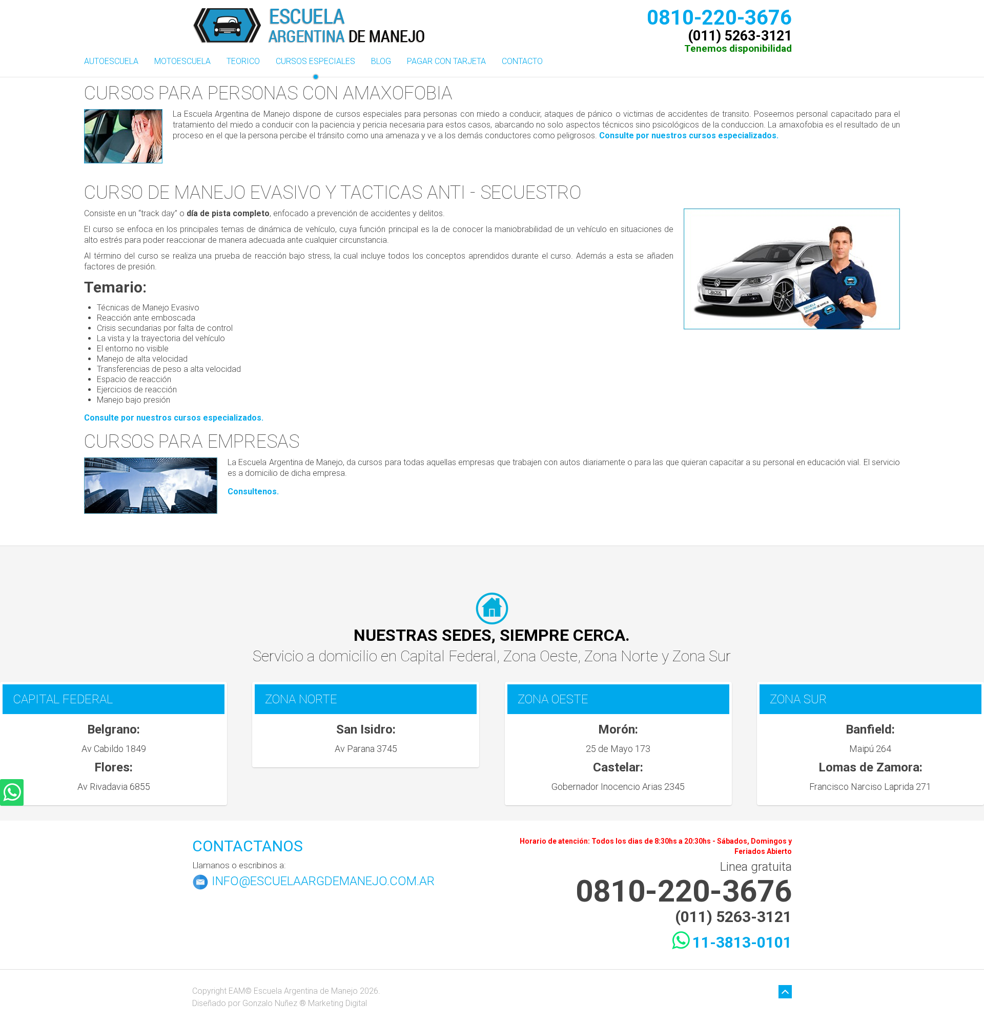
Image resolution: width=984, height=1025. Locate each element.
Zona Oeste (540, 656)
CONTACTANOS (247, 846)
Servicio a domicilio (317, 656)
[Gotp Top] (785, 992)
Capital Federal (448, 656)
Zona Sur (701, 656)
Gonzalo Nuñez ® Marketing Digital (304, 1003)
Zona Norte (623, 656)
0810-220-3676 (719, 15)
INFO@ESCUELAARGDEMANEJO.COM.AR (323, 881)
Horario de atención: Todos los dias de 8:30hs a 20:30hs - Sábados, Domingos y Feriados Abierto (656, 846)
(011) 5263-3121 (740, 34)
